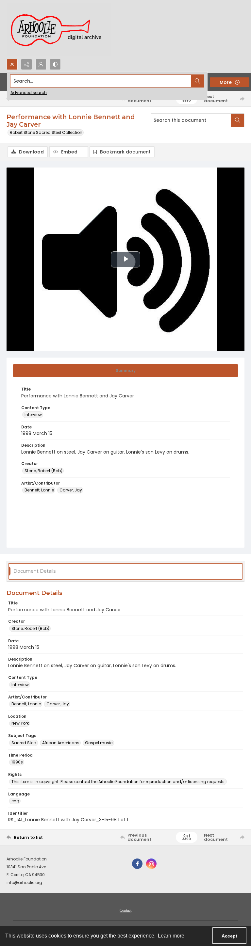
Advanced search (28, 92)
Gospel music (99, 743)
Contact (125, 910)
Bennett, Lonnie (39, 490)
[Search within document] (237, 120)
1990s (17, 762)
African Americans (60, 743)
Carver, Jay (70, 490)
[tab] (125, 370)
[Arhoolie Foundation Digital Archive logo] (59, 29)
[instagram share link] (151, 863)
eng (15, 801)
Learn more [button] (171, 935)
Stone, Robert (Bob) (43, 470)
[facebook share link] (137, 863)
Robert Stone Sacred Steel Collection (46, 132)
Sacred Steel (24, 743)
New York (20, 723)
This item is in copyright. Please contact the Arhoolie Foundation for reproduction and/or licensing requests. (118, 781)
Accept (229, 935)
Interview (33, 414)
